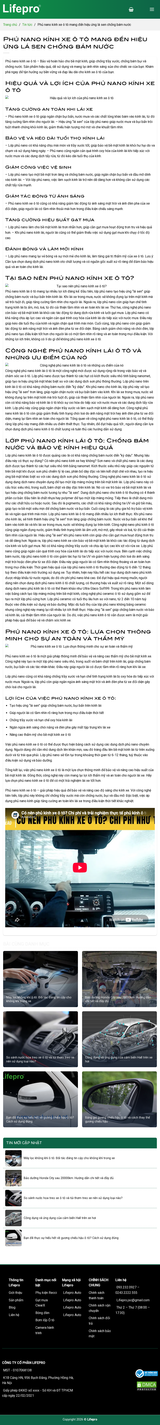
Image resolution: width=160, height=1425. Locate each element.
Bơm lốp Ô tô (44, 1320)
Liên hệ (14, 1315)
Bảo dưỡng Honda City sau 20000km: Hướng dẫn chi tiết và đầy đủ (118, 999)
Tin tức (27, 25)
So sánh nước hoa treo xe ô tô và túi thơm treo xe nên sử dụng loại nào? (40, 1059)
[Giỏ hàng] (131, 9)
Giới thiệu (15, 1293)
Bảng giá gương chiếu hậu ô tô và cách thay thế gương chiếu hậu (117, 1119)
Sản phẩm (16, 1300)
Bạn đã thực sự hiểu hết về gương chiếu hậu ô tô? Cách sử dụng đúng (40, 1119)
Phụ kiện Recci (46, 1293)
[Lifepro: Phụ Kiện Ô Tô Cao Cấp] (29, 9)
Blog (12, 1307)
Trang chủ (10, 25)
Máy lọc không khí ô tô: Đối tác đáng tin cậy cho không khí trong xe (38, 999)
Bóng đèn (42, 1313)
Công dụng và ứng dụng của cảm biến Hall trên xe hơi (118, 1059)
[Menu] (151, 9)
